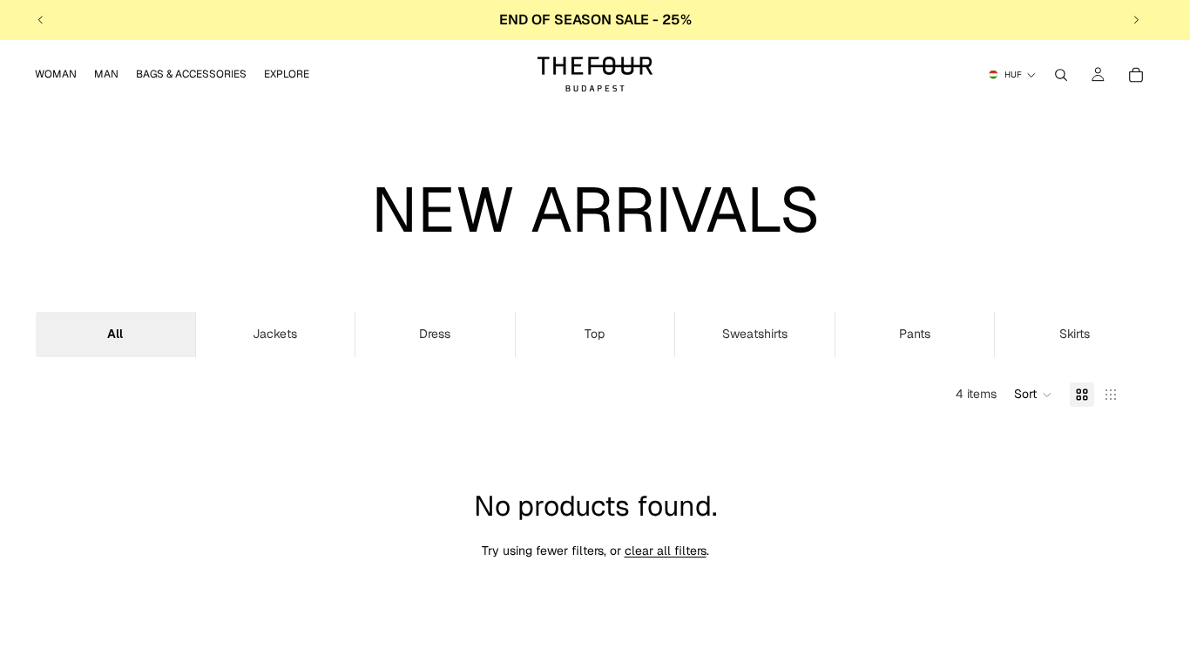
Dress (434, 333)
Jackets (275, 333)
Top (595, 333)
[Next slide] (1136, 20)
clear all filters (666, 550)
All (115, 333)
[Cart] (1136, 75)
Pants (914, 333)
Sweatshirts (755, 333)
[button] (1033, 394)
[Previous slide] (41, 20)
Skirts (1074, 333)
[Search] (1061, 75)
